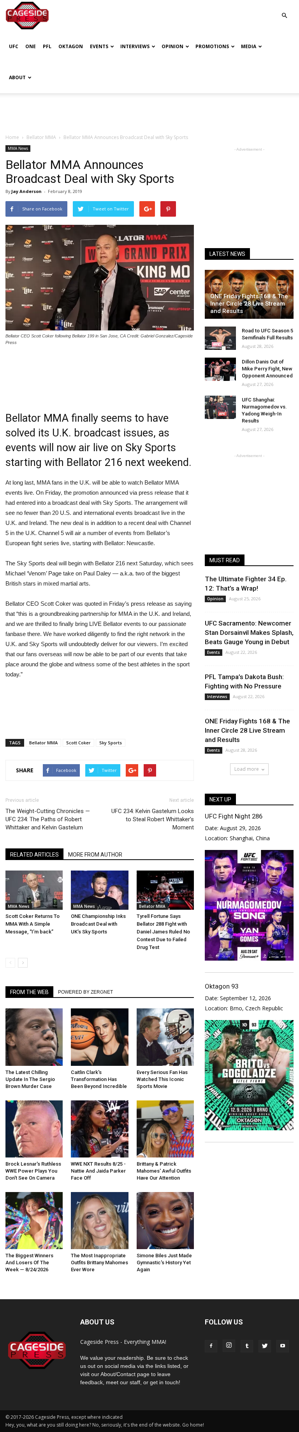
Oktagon (70, 46)
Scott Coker (78, 743)
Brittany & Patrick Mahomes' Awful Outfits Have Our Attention (164, 1171)
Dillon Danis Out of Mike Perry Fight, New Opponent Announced (267, 369)
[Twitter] (265, 1346)
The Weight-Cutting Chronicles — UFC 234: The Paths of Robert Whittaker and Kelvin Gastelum (47, 819)
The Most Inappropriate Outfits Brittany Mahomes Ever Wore (99, 1262)
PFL (47, 46)
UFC (13, 46)
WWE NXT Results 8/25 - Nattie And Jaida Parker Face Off (98, 1171)
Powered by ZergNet (85, 992)
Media (248, 46)
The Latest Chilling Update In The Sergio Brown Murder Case (30, 1079)
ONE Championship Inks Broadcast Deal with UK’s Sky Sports (98, 924)
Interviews (135, 46)
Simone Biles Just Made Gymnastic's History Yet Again (164, 1262)
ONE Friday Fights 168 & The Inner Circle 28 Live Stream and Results (249, 304)
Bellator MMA (43, 743)
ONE (30, 46)
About (17, 77)
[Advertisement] (149, 110)
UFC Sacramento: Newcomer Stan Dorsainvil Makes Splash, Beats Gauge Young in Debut (249, 632)
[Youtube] (282, 1346)
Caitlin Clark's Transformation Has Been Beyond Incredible (99, 1079)
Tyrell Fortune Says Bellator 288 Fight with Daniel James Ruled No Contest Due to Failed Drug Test (163, 931)
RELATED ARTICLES (34, 855)
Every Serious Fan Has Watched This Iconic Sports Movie (162, 1079)
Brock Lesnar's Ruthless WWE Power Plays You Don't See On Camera (33, 1171)
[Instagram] (229, 1346)
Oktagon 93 (221, 986)
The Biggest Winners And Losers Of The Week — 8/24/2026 (29, 1262)
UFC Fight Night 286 (233, 816)
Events (99, 46)
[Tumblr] (247, 1346)
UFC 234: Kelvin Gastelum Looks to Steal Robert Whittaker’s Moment (152, 819)
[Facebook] (211, 1346)
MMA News (18, 148)
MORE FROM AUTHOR (95, 855)
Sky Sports (110, 743)
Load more (246, 769)
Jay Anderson (26, 191)
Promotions (212, 46)
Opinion (172, 46)
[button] (284, 10)
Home (12, 137)
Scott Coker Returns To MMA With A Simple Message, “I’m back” (32, 924)
